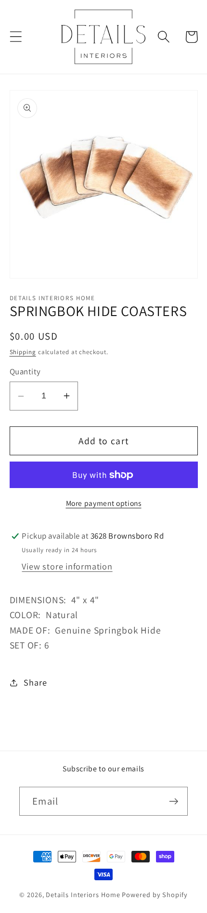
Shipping (23, 352)
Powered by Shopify (154, 894)
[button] (15, 37)
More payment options (104, 503)
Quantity (25, 371)
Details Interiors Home (83, 894)
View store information (67, 566)
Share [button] (35, 682)
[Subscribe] (173, 801)
